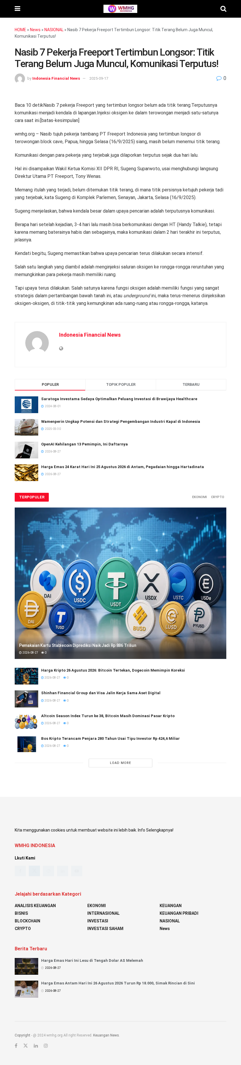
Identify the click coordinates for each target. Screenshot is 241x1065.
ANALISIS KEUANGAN (35, 905)
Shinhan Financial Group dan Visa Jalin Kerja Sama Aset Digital (100, 693)
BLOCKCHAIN (27, 921)
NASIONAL (53, 29)
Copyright (22, 1035)
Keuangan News (106, 1035)
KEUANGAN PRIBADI (179, 913)
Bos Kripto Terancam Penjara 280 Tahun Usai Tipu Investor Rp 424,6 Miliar (110, 738)
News (35, 29)
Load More (120, 763)
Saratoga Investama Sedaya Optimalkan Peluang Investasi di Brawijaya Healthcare (119, 399)
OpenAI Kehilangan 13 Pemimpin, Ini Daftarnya (84, 444)
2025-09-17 (98, 78)
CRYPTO (217, 497)
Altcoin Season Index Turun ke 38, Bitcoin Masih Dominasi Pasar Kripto (108, 716)
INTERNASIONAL (103, 913)
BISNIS (21, 913)
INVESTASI (97, 921)
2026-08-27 (30, 652)
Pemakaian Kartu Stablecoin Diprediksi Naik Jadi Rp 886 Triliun (77, 645)
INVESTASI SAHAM (105, 928)
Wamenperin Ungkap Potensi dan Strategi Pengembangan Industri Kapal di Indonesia (120, 421)
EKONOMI (199, 497)
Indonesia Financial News (56, 78)
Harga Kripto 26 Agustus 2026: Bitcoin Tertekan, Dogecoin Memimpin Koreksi (113, 670)
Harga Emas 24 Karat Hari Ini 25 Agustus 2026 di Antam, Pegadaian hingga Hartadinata (122, 467)
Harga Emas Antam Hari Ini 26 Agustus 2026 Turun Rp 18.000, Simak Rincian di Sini (118, 983)
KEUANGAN (171, 905)
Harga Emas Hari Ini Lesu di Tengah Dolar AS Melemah (92, 960)
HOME (20, 29)
